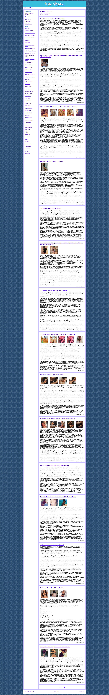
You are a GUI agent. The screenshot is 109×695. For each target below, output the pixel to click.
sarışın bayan (27, 100)
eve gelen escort (28, 112)
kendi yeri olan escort (29, 37)
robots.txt (81, 691)
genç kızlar (27, 79)
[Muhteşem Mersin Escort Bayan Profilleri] (44, 594)
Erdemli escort (28, 16)
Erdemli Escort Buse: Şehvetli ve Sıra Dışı (52, 374)
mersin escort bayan (29, 30)
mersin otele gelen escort (30, 35)
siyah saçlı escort (28, 81)
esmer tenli (27, 115)
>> (64, 687)
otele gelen (27, 153)
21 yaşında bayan (28, 93)
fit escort (26, 141)
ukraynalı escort (28, 117)
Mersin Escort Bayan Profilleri (29, 14)
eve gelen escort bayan (29, 74)
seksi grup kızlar (28, 144)
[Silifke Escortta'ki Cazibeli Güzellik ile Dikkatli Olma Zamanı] (44, 424)
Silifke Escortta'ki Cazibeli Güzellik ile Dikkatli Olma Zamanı (57, 418)
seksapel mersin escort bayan (29, 56)
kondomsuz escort (28, 88)
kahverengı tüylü (28, 127)
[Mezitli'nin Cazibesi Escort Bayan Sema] (44, 167)
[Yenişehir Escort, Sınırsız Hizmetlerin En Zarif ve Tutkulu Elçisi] (44, 340)
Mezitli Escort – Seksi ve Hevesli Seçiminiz (52, 18)
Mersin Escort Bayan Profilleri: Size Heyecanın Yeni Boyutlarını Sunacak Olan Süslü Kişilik (61, 56)
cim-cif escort (27, 98)
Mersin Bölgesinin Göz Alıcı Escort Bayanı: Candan (55, 465)
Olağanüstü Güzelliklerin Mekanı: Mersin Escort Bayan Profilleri (58, 106)
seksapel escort (28, 69)
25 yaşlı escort (28, 122)
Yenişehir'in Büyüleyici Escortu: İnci (50, 208)
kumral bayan (28, 96)
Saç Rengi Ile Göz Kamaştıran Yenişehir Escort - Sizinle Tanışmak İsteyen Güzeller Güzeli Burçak (61, 243)
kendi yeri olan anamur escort (29, 46)
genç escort (27, 148)
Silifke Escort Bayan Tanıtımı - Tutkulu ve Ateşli (54, 290)
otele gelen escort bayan (30, 76)
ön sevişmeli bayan (29, 91)
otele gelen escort (28, 64)
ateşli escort (27, 129)
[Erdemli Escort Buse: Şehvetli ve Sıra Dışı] (44, 380)
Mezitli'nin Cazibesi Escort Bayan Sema (51, 161)
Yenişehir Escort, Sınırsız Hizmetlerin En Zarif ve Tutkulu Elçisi (58, 334)
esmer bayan (27, 84)
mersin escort (27, 28)
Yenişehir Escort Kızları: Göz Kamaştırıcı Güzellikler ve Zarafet (58, 496)
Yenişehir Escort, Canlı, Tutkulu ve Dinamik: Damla (55, 647)
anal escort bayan (28, 72)
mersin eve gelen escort (30, 33)
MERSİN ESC (56, 3)
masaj (26, 139)
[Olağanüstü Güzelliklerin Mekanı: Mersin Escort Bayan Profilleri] (44, 112)
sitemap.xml (56, 691)
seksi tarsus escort (29, 62)
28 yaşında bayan (28, 108)
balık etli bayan (28, 86)
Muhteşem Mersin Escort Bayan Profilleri (52, 587)
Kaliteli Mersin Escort (28, 7)
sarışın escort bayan (29, 120)
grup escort (27, 134)
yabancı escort (28, 103)
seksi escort (27, 42)
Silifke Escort (27, 21)
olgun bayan (27, 105)
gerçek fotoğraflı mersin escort (29, 60)
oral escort (27, 40)
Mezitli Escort (27, 19)
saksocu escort (28, 110)
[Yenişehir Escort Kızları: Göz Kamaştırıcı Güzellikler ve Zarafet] (44, 502)
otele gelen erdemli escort (30, 50)
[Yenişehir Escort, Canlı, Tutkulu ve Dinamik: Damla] (44, 653)
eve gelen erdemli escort (30, 48)
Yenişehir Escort (28, 24)
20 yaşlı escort (28, 146)
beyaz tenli (27, 136)
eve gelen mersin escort (30, 53)
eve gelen (27, 151)
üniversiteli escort (28, 67)
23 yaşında (27, 132)
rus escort (27, 124)
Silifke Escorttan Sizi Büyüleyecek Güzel (52, 545)
